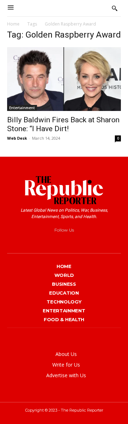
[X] (79, 241)
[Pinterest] (66, 241)
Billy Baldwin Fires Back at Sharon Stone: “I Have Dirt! (63, 124)
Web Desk (17, 138)
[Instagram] (53, 241)
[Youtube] (92, 241)
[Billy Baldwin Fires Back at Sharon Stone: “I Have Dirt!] (64, 79)
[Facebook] (40, 241)
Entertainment (22, 107)
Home (13, 24)
